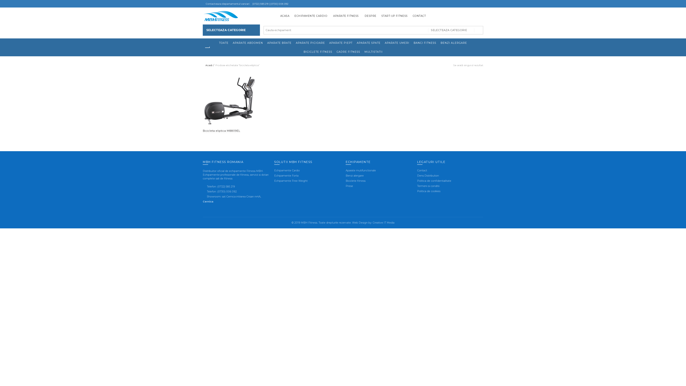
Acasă (208, 65)
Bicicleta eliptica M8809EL (221, 130)
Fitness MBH (254, 171)
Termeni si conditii (428, 186)
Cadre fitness (348, 51)
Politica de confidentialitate (434, 180)
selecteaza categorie (449, 30)
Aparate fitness (346, 16)
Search (478, 30)
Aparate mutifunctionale (361, 170)
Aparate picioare (310, 42)
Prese (349, 186)
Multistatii (373, 51)
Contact (419, 16)
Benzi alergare (454, 42)
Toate (223, 42)
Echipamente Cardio (287, 170)
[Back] (207, 47)
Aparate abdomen (248, 42)
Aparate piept (340, 42)
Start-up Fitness (394, 16)
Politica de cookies (428, 191)
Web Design (360, 222)
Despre (370, 16)
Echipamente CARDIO (310, 16)
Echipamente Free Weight (291, 180)
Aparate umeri (397, 42)
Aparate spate (369, 42)
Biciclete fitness (318, 51)
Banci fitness (425, 42)
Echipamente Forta (286, 175)
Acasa (285, 16)
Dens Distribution (428, 175)
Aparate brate (279, 42)
